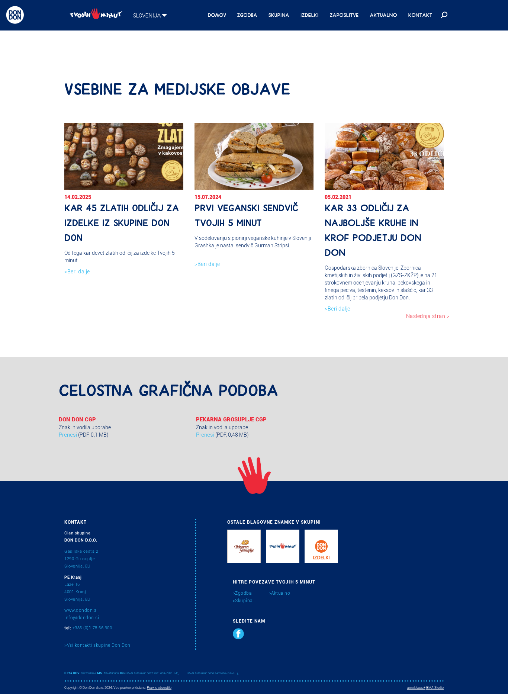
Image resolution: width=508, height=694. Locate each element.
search (443, 15)
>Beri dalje (77, 271)
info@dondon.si (81, 617)
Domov (217, 14)
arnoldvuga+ (416, 688)
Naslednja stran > (428, 316)
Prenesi (68, 434)
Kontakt (420, 14)
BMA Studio (435, 688)
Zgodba (247, 14)
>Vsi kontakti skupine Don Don (97, 645)
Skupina (279, 14)
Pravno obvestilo (159, 688)
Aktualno (383, 14)
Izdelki (309, 14)
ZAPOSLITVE (344, 14)
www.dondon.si (81, 610)
